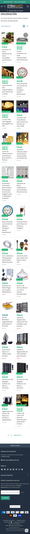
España (14, 506)
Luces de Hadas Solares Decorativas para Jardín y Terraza (7, 156)
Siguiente (17, 435)
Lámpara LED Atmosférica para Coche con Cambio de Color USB (22, 122)
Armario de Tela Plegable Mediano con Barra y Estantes (22, 384)
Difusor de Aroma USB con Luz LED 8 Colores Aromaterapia (22, 290)
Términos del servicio (14, 527)
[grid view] (24, 26)
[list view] (27, 26)
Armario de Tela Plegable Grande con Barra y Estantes (7, 384)
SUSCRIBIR (5, 498)
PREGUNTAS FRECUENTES (9, 520)
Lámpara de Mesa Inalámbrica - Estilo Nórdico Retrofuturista (22, 188)
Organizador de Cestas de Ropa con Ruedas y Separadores (7, 415)
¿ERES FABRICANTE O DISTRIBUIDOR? (14, 525)
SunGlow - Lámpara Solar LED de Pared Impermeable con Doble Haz (22, 154)
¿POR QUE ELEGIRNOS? (19, 522)
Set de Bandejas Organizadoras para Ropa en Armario (7, 322)
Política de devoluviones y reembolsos (15, 528)
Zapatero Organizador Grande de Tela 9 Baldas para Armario (22, 322)
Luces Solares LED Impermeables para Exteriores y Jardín (7, 89)
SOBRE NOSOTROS (21, 520)
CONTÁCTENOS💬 (8, 522)
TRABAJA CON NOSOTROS (14, 523)
